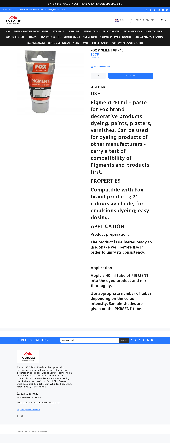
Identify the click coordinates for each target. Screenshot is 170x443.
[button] (122, 20)
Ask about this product (102, 66)
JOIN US (124, 340)
